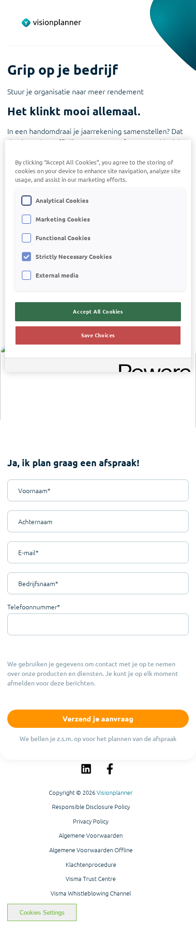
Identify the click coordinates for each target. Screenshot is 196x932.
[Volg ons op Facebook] (110, 769)
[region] (98, 256)
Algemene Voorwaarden (91, 835)
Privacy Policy (90, 821)
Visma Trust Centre (91, 878)
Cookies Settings (42, 912)
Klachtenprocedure (91, 864)
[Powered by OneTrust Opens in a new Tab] (151, 366)
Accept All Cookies (98, 311)
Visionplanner (115, 792)
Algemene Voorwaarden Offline (91, 850)
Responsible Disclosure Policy (91, 806)
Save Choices (98, 335)
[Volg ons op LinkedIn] (86, 769)
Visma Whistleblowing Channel (91, 893)
